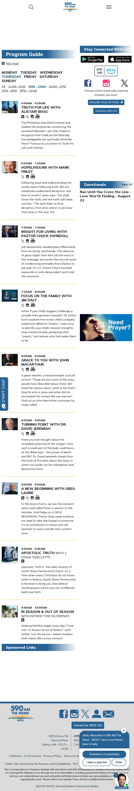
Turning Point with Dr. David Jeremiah (43, 426)
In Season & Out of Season (47, 611)
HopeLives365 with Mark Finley (45, 169)
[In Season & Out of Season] (10, 611)
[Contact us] (107, 715)
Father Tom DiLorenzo (49, 616)
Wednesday (51, 72)
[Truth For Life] (10, 107)
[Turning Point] (10, 424)
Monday (9, 72)
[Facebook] (87, 83)
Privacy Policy (52, 756)
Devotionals (95, 184)
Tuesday (28, 72)
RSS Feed (12, 63)
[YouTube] (37, 116)
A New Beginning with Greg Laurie (48, 490)
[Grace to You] (10, 360)
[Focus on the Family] (10, 296)
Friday (30, 77)
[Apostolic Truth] (10, 555)
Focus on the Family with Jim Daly (46, 298)
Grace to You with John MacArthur (45, 362)
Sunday (9, 81)
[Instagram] (32, 117)
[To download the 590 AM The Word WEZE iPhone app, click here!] (120, 59)
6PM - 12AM (28, 90)
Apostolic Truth (38, 553)
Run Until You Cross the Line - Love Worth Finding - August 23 (105, 196)
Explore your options (105, 102)
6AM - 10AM (37, 86)
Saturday (48, 77)
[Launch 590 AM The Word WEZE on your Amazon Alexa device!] (106, 70)
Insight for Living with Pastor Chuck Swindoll (44, 233)
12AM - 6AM (16, 86)
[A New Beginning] (10, 488)
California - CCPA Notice (25, 756)
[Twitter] (27, 117)
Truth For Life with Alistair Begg (40, 109)
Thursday (11, 77)
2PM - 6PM (9, 90)
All (3, 86)
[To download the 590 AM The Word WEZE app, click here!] (92, 59)
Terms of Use (72, 756)
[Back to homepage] (70, 7)
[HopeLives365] (10, 167)
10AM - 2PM (57, 86)
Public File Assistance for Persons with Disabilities (38, 764)
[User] (96, 716)
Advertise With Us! (106, 110)
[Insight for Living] (10, 231)
